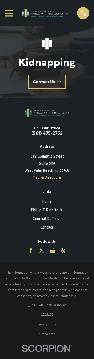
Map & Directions (47, 177)
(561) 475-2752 (47, 133)
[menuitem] (47, 314)
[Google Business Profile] (52, 250)
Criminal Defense (47, 218)
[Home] (45, 13)
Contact (47, 227)
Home (47, 201)
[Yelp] (63, 250)
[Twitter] (41, 250)
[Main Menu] (9, 13)
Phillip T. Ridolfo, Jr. (47, 209)
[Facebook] (31, 250)
